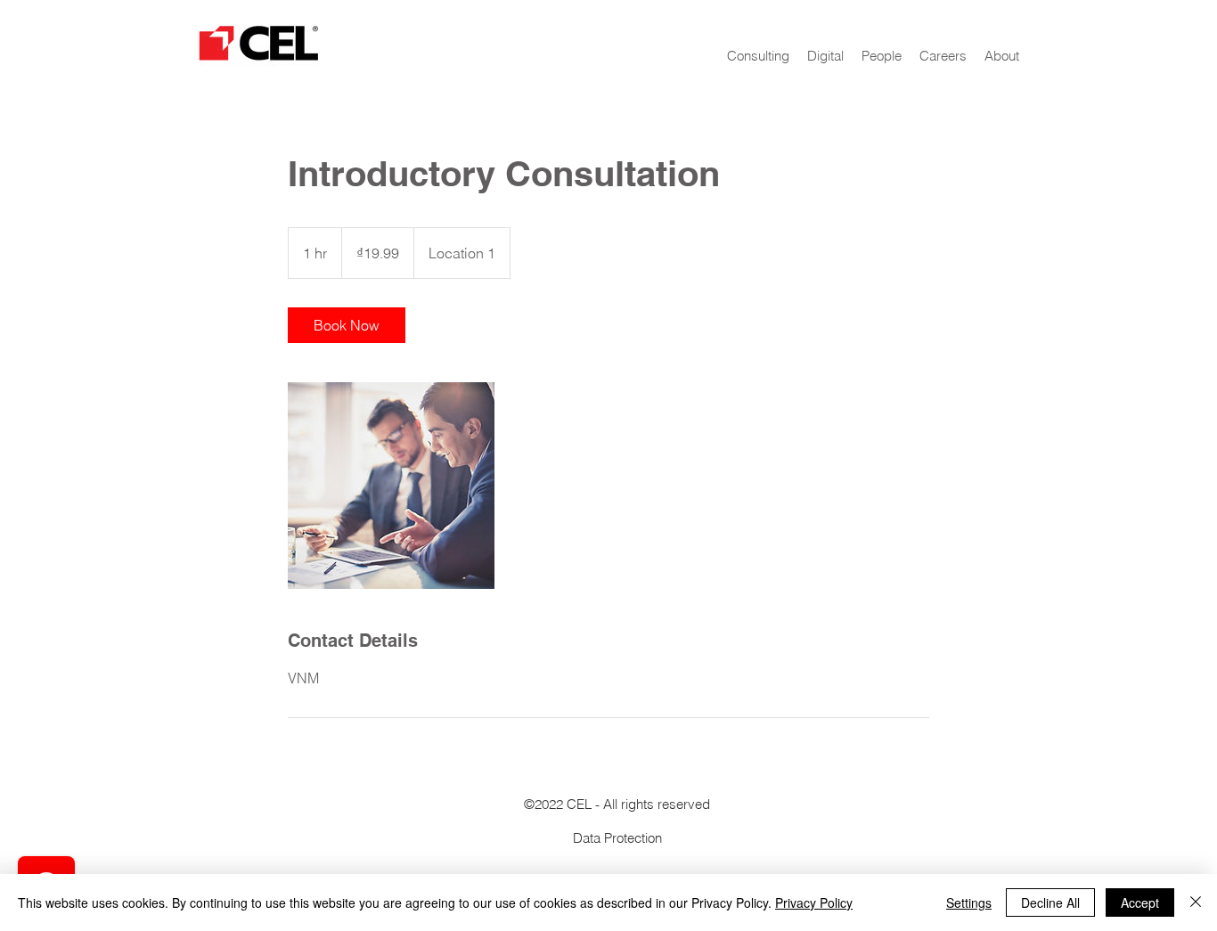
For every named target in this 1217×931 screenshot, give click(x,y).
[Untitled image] (391, 485)
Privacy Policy (814, 902)
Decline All (1050, 902)
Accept (1140, 902)
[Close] (1195, 902)
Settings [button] (969, 902)
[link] (346, 325)
